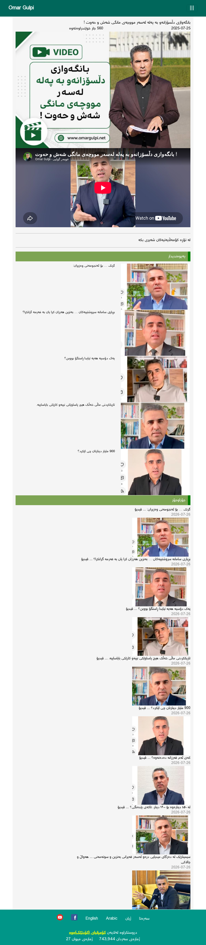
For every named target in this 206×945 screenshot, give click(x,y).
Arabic (111, 919)
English (91, 919)
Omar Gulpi (21, 8)
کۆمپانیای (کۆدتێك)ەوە (87, 933)
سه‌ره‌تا (144, 919)
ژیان (128, 919)
